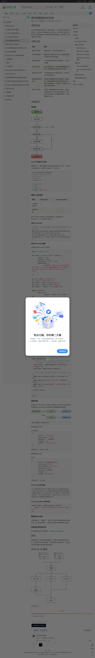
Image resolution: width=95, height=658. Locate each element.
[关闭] (47, 359)
